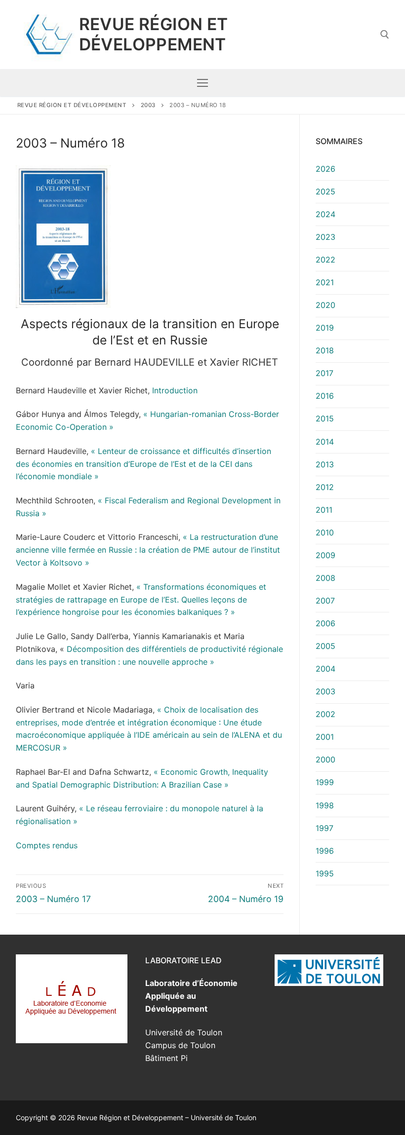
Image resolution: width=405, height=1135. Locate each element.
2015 (325, 418)
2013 (325, 464)
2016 (325, 396)
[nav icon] (202, 83)
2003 (325, 691)
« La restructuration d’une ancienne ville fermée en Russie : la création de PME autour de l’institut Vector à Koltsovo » (148, 550)
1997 (324, 828)
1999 (325, 782)
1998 (325, 805)
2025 (325, 191)
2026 (325, 169)
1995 (325, 873)
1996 (325, 851)
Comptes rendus (47, 845)
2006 (325, 623)
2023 (325, 237)
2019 (325, 328)
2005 (325, 646)
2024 (325, 214)
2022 (325, 260)
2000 (325, 759)
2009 (325, 555)
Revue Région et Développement (153, 34)
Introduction (174, 390)
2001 (325, 737)
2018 (325, 350)
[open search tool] (384, 34)
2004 (325, 669)
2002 (325, 714)
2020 (325, 305)
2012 (325, 487)
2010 (325, 532)
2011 (324, 510)
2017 (324, 373)
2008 (325, 578)
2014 (325, 442)
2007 (325, 600)
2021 (325, 282)
